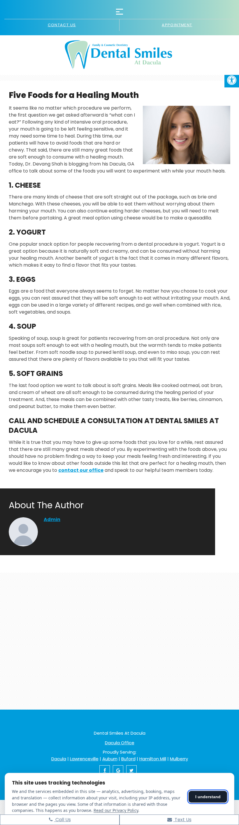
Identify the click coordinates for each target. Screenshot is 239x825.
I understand (208, 796)
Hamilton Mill (152, 759)
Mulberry (179, 759)
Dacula (58, 759)
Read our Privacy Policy (116, 810)
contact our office (80, 470)
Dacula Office (119, 743)
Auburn (109, 759)
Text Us (182, 819)
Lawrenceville (84, 759)
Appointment (177, 25)
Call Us (62, 819)
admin (52, 519)
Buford (128, 759)
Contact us (62, 25)
